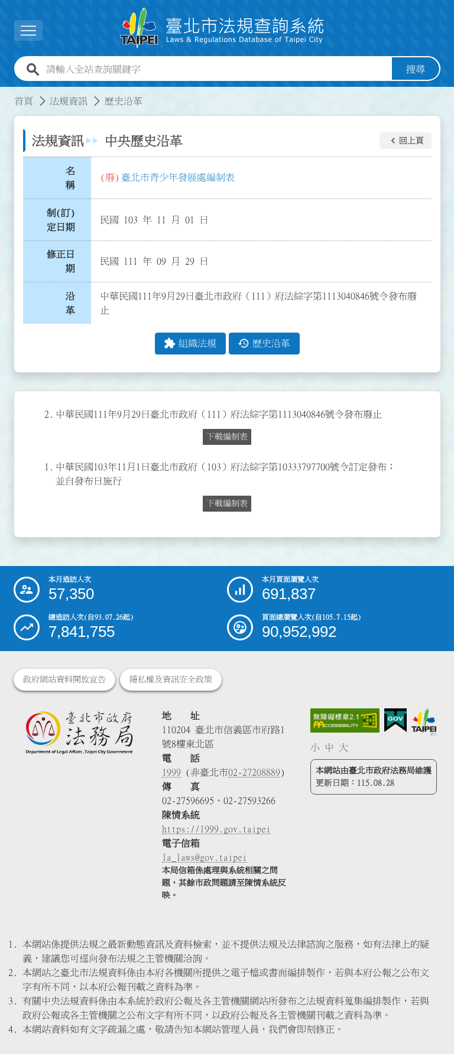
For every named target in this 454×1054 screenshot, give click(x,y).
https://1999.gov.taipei (216, 829)
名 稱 (74, 178)
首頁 (23, 101)
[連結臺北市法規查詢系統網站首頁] (222, 28)
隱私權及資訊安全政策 (170, 679)
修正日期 (61, 261)
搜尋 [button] (415, 69)
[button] (406, 140)
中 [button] (329, 747)
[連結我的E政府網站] (395, 720)
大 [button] (343, 747)
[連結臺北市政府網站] (423, 722)
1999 (171, 772)
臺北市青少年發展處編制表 (178, 177)
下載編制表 (227, 436)
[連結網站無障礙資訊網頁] (345, 720)
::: (7, 94)
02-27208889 (254, 772)
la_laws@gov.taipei (204, 857)
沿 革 (74, 303)
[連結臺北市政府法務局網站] (79, 732)
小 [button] (315, 747)
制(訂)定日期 (61, 220)
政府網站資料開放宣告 (64, 679)
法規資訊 (68, 101)
